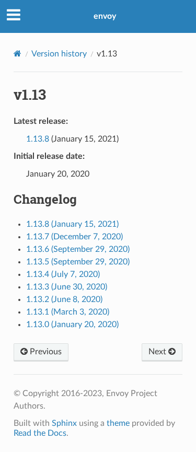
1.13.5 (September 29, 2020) (78, 262)
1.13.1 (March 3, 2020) (67, 312)
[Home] (17, 53)
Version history (59, 54)
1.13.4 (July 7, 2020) (63, 274)
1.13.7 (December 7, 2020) (74, 237)
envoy (105, 16)
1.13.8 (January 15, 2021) (72, 224)
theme (118, 423)
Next (158, 351)
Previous (45, 351)
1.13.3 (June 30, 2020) (66, 287)
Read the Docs (40, 433)
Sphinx (64, 423)
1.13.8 (37, 139)
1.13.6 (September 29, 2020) (78, 249)
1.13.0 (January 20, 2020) (72, 324)
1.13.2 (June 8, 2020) (64, 299)
